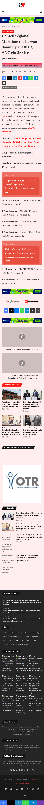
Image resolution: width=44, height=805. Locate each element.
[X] (14, 770)
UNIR (4, 116)
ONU (22, 640)
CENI (4, 633)
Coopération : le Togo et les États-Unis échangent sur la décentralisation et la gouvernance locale (29, 537)
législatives (35, 636)
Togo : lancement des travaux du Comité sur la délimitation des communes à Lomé (27, 558)
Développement (14, 26)
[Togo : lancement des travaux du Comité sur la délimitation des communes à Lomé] (8, 563)
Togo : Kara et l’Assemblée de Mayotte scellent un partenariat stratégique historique (29, 515)
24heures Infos (7, 72)
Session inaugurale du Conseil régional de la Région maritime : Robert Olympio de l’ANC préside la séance (22, 142)
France (5, 636)
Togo (34, 640)
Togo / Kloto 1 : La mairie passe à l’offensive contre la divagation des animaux (11, 404)
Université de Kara (23, 644)
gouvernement (13, 636)
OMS (16, 640)
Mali (4, 640)
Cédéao (25, 633)
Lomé (27, 636)
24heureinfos (35, 779)
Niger (10, 640)
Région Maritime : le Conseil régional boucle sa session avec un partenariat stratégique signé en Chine (28, 526)
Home (17, 783)
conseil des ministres (14, 633)
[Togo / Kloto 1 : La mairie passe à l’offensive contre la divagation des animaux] (11, 394)
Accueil (5, 26)
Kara (21, 636)
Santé (28, 640)
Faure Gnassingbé (35, 633)
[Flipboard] (32, 301)
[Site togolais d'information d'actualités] (22, 5)
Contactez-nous (24, 783)
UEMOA (5, 644)
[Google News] (12, 301)
